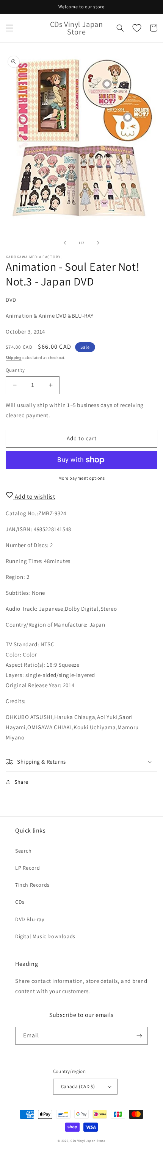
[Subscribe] (139, 1036)
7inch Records (32, 884)
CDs (20, 901)
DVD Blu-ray (29, 919)
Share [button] (21, 781)
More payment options (81, 478)
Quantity (15, 370)
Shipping (14, 357)
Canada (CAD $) (78, 1086)
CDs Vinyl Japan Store (88, 1140)
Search (23, 850)
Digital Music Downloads (45, 936)
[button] (9, 28)
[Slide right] (98, 242)
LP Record (27, 867)
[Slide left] (64, 242)
